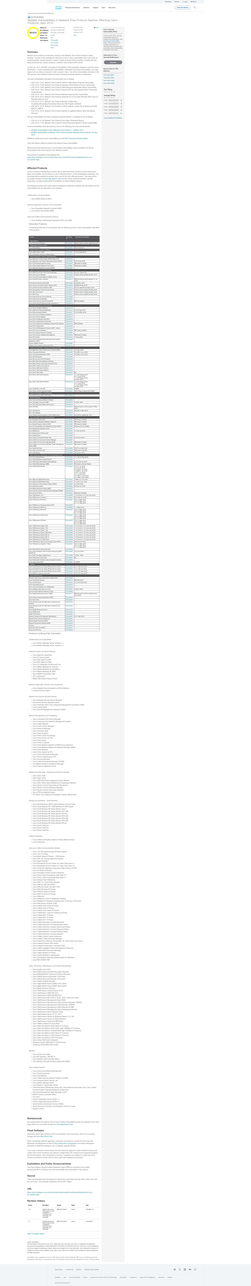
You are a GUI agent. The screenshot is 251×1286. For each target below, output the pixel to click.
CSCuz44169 (69, 328)
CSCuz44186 (69, 326)
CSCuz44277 (69, 627)
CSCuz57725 (69, 491)
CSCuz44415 (69, 254)
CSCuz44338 (69, 482)
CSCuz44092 (69, 343)
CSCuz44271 (69, 292)
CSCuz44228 (69, 507)
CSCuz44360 (69, 363)
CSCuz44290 (69, 388)
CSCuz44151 (69, 368)
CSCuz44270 (69, 294)
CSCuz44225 (69, 484)
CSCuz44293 (69, 299)
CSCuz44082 (54, 40)
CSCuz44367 (69, 391)
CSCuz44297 (69, 555)
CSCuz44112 (69, 580)
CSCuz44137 (69, 310)
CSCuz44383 (69, 419)
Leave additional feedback (113, 118)
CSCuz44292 (69, 296)
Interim (53, 35)
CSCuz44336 (69, 457)
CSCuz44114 (69, 279)
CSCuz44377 (69, 442)
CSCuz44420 (69, 597)
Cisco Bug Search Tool (52, 179)
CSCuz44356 (69, 359)
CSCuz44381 (69, 440)
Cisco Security (36, 13)
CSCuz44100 (69, 587)
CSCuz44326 (69, 566)
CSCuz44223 (69, 466)
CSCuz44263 (69, 261)
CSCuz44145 (69, 350)
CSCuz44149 (69, 366)
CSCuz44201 (69, 332)
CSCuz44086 (69, 437)
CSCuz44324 (69, 571)
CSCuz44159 (69, 402)
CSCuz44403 (69, 431)
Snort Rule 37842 (108, 80)
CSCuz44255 (69, 549)
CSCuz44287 (69, 268)
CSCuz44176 (69, 308)
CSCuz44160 (69, 462)
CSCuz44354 (69, 621)
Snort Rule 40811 (108, 75)
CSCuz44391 (69, 252)
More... (53, 47)
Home (30, 13)
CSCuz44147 (69, 375)
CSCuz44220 (69, 582)
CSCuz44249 (69, 589)
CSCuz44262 (69, 630)
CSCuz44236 (69, 493)
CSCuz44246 (69, 335)
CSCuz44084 (69, 415)
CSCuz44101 (69, 625)
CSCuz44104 (69, 407)
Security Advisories (48, 13)
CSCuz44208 (69, 357)
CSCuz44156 (69, 404)
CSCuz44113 (69, 287)
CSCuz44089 (69, 400)
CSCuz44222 (69, 505)
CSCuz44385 (69, 424)
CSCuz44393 (69, 612)
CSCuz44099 (69, 591)
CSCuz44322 (69, 573)
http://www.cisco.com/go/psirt (65, 1143)
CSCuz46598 (69, 486)
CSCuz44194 (69, 321)
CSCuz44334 (69, 372)
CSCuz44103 (69, 345)
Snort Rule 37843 (108, 83)
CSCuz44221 (69, 497)
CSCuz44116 (69, 277)
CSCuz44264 (69, 275)
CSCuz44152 (69, 370)
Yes (52, 37)
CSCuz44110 (69, 593)
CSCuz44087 (69, 614)
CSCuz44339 (69, 395)
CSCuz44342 (69, 243)
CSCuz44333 (69, 584)
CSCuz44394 (69, 247)
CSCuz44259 (69, 352)
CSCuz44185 (69, 323)
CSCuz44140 (69, 354)
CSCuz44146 (69, 361)
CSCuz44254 (69, 562)
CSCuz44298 (69, 283)
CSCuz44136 (69, 259)
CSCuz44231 (69, 488)
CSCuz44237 (69, 500)
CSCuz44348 (69, 560)
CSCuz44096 (69, 616)
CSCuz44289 (69, 272)
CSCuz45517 (69, 312)
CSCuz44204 (69, 339)
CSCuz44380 (69, 450)
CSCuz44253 (69, 557)
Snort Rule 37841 (108, 78)
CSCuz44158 (69, 337)
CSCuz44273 (69, 600)
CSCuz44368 (69, 495)
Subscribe (113, 62)
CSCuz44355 (69, 623)
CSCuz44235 (69, 464)
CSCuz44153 (69, 303)
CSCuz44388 (69, 422)
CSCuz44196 (69, 319)
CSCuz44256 (69, 551)
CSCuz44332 (69, 285)
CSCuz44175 (69, 317)
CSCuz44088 (54, 45)
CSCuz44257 (69, 263)
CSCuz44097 (69, 618)
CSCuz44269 (69, 290)
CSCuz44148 (69, 382)
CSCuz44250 (69, 426)
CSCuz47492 (69, 459)
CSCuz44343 (69, 602)
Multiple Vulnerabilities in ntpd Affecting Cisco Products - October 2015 (57, 130)
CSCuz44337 (69, 479)
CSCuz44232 (69, 330)
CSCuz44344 (69, 428)
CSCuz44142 (69, 410)
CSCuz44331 (69, 301)
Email (97, 27)
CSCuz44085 (54, 42)
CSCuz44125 (69, 609)
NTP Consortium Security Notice (76, 138)
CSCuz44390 (69, 433)
